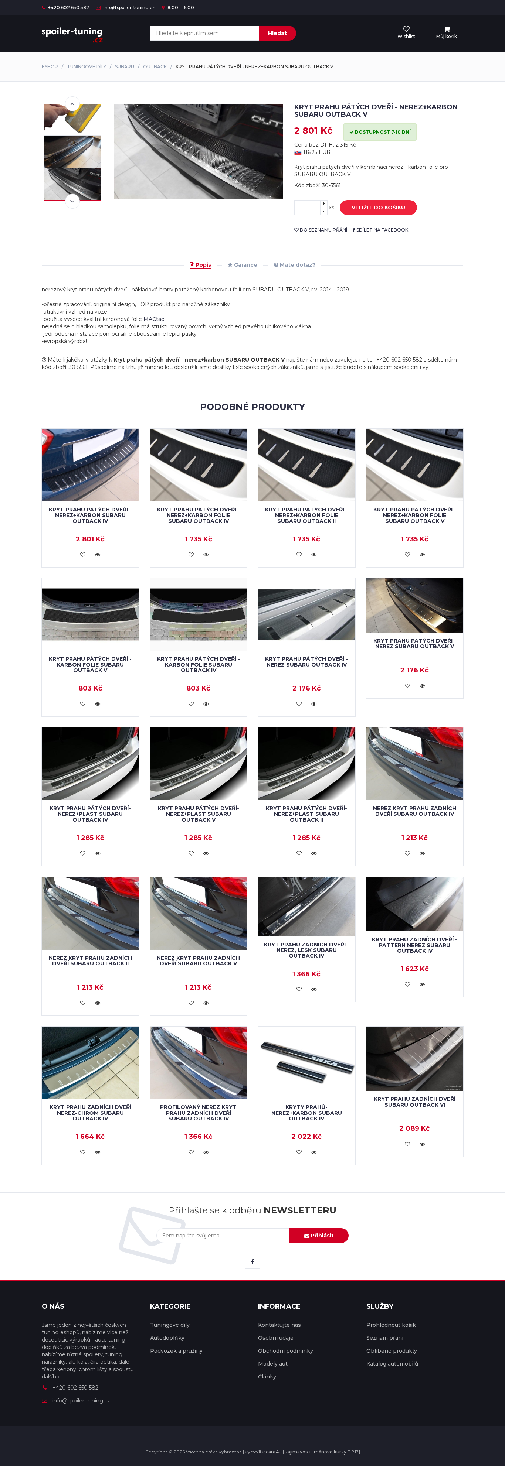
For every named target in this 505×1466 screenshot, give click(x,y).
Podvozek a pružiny (176, 1350)
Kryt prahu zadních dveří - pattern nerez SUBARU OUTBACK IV (414, 945)
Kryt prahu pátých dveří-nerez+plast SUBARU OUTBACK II (306, 814)
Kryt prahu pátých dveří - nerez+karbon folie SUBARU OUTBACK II (306, 515)
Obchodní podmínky (285, 1350)
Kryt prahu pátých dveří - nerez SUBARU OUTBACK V (414, 643)
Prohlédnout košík (391, 1325)
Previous (72, 103)
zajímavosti (298, 1452)
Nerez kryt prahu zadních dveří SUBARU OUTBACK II (90, 961)
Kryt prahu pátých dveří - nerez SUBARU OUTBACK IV (306, 661)
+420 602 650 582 (68, 7)
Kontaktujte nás (279, 1325)
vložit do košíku (378, 207)
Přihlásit (321, 1235)
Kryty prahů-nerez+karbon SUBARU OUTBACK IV (306, 1113)
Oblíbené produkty (391, 1350)
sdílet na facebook (381, 230)
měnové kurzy (330, 1452)
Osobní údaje (276, 1338)
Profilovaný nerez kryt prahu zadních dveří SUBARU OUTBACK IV (198, 1113)
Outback (155, 66)
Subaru (124, 66)
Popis (202, 264)
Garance (245, 264)
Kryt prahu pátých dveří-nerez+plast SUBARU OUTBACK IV (90, 814)
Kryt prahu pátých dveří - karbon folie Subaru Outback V (90, 664)
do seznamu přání (323, 230)
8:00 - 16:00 (180, 7)
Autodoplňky (167, 1338)
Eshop (50, 66)
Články (267, 1376)
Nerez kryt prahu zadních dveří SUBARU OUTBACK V (198, 961)
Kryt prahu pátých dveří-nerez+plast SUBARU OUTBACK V (198, 814)
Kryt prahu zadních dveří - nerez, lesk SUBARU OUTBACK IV (306, 950)
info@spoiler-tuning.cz (128, 7)
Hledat (277, 33)
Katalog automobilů (392, 1363)
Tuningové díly (86, 66)
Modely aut (273, 1363)
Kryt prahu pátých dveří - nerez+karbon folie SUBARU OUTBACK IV (198, 515)
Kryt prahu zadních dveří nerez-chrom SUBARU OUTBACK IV (90, 1113)
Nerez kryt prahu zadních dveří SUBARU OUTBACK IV (414, 811)
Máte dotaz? (297, 264)
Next (72, 201)
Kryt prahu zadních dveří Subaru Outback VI (414, 1102)
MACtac (153, 319)
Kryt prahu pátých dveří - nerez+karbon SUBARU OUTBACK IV (90, 515)
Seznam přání (384, 1338)
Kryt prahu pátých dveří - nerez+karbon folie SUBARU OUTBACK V (414, 515)
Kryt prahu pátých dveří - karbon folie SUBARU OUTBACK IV (198, 664)
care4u (274, 1452)
